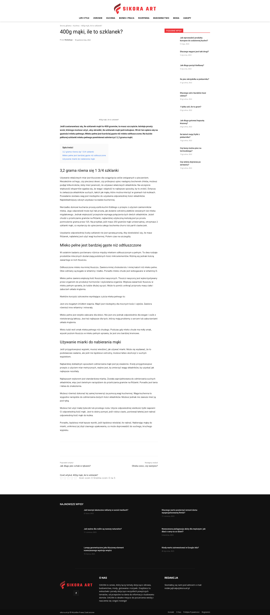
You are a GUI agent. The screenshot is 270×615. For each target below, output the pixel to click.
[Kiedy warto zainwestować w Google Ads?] (148, 554)
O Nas (178, 612)
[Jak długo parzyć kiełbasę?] (171, 69)
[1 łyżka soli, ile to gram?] (171, 110)
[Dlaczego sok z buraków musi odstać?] (171, 96)
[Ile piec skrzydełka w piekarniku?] (171, 82)
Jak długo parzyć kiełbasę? (192, 65)
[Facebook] (76, 593)
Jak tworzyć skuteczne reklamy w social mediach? (106, 510)
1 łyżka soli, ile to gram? (190, 107)
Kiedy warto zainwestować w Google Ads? (180, 547)
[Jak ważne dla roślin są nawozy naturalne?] (71, 535)
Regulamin (206, 612)
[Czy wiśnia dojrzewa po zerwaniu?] (171, 165)
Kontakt (171, 612)
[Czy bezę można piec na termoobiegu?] (171, 151)
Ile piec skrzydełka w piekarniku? (194, 79)
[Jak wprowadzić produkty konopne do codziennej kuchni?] (171, 41)
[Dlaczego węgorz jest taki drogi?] (171, 55)
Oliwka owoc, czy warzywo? (145, 466)
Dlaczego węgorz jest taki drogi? (194, 51)
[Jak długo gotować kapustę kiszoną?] (171, 124)
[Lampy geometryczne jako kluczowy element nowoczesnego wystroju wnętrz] (71, 554)
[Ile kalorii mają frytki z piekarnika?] (171, 138)
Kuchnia (76, 25)
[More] (132, 52)
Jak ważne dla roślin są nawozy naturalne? (103, 529)
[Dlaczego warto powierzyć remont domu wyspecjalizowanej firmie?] (148, 516)
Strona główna (65, 25)
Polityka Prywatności (191, 612)
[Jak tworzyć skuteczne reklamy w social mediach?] (71, 516)
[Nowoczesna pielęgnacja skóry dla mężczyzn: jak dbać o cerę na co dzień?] (148, 535)
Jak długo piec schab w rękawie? (75, 466)
